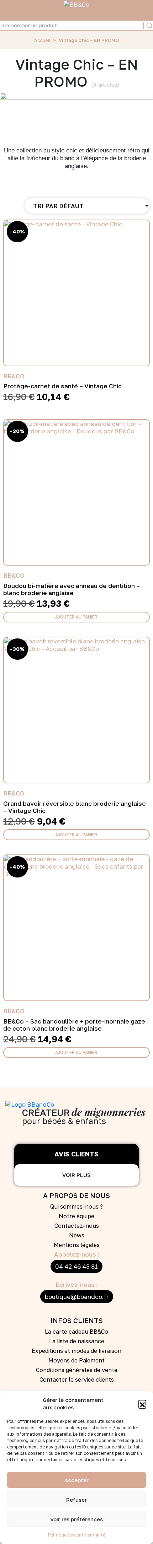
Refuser (76, 1499)
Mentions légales (77, 1244)
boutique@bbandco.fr (77, 1296)
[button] (142, 1403)
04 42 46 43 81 (76, 1266)
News (76, 1235)
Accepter (76, 1480)
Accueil (42, 40)
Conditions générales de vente (76, 1369)
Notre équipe (76, 1216)
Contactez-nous (76, 1225)
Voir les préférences (76, 1519)
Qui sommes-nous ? (76, 1206)
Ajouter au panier (76, 617)
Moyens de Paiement (76, 1360)
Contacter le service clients (76, 1379)
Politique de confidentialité (76, 1535)
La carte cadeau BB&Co (76, 1331)
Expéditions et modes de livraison (76, 1350)
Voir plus (76, 1175)
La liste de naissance (76, 1341)
